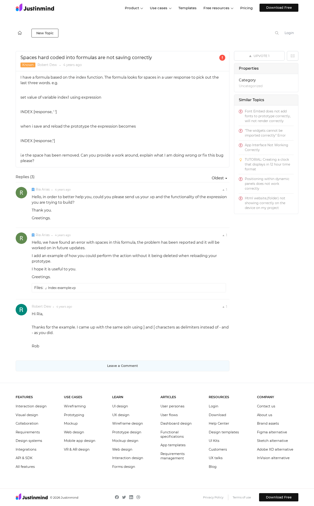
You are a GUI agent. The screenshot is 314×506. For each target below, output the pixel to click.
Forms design (123, 467)
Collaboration (27, 423)
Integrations (26, 449)
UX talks (216, 458)
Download (217, 415)
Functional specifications (172, 434)
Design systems (29, 441)
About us (264, 415)
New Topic (45, 33)
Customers (218, 449)
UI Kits (214, 441)
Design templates (224, 432)
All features (25, 467)
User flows (169, 415)
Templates (187, 8)
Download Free (279, 8)
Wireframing (75, 406)
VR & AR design (77, 449)
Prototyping (74, 415)
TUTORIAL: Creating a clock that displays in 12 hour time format (267, 164)
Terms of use (242, 497)
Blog (213, 467)
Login (289, 33)
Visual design (27, 415)
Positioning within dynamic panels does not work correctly (267, 184)
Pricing (246, 8)
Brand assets (268, 423)
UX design (120, 415)
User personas (172, 406)
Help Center (219, 423)
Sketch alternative (272, 441)
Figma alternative (272, 432)
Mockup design (125, 441)
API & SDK (24, 458)
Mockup (71, 423)
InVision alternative (273, 458)
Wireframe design (127, 423)
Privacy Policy (213, 497)
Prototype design (126, 432)
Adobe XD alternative (275, 449)
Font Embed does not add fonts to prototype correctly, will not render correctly (268, 116)
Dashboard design (176, 423)
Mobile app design (79, 441)
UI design (120, 406)
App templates (173, 445)
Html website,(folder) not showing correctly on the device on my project (265, 203)
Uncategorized (251, 86)
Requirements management (172, 456)
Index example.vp (62, 288)
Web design (74, 432)
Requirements (28, 432)
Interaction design (31, 406)
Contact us (266, 406)
